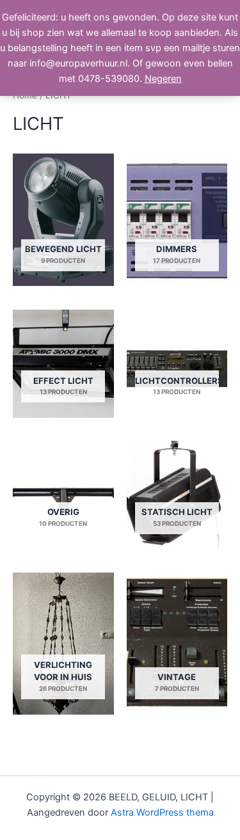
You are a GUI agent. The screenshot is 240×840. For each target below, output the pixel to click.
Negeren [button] (163, 78)
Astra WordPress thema (162, 812)
